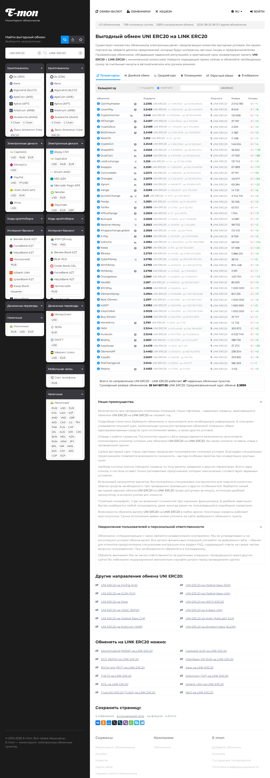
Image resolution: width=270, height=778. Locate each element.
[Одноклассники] (103, 722)
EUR (30, 157)
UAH (62, 412)
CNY (62, 450)
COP (54, 455)
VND (62, 244)
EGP (62, 455)
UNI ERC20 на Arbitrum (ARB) (122, 626)
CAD (63, 422)
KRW (63, 441)
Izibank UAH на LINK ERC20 (205, 684)
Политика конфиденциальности (235, 767)
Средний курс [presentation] (167, 75)
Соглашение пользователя (231, 760)
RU (237, 11)
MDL (63, 436)
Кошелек (16, 291)
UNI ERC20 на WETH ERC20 (205, 602)
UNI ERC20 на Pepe (114, 602)
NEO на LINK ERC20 (199, 692)
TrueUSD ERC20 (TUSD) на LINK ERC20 (128, 692)
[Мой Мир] (109, 722)
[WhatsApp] (131, 722)
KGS (54, 412)
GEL (54, 431)
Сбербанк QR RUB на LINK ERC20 (209, 659)
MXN (70, 446)
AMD (55, 417)
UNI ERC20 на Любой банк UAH (208, 593)
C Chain (27, 122)
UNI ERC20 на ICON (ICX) (118, 593)
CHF (71, 427)
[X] (114, 722)
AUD (62, 431)
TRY (78, 422)
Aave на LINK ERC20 (199, 667)
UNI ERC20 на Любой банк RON (208, 585)
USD (13, 157)
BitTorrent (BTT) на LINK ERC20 (123, 667)
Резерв (235, 98)
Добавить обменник (226, 747)
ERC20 (15, 135)
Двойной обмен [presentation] (138, 75)
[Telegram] (142, 722)
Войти (259, 11)
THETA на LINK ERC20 (116, 676)
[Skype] (136, 722)
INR (62, 446)
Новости (101, 760)
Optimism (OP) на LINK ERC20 (207, 676)
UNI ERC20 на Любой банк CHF (123, 618)
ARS (70, 450)
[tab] (108, 76)
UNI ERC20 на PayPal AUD (119, 585)
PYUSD (23, 182)
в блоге (170, 716)
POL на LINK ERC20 (114, 684)
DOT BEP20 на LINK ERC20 (120, 659)
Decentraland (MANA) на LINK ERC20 (127, 651)
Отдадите (147, 88)
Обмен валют (110, 11)
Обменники (141, 11)
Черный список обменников (116, 773)
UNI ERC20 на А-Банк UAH (204, 610)
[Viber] (125, 722)
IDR (70, 431)
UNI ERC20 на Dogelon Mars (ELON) (211, 626)
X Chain (15, 122)
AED (54, 422)
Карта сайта (103, 767)
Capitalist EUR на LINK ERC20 (206, 651)
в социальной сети (130, 716)
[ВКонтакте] (97, 722)
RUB (22, 157)
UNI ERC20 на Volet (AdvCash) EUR (210, 618)
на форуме (155, 716)
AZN (71, 436)
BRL (54, 446)
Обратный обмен (221, 75)
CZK (78, 431)
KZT (71, 412)
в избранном (104, 716)
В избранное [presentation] (250, 75)
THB (54, 244)
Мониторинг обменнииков (115, 747)
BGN (54, 436)
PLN (62, 427)
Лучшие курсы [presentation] (110, 75)
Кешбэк (166, 11)
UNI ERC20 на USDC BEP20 (120, 610)
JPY (72, 441)
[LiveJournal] (120, 722)
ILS (70, 422)
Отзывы (252, 98)
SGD (54, 450)
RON (54, 441)
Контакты (218, 753)
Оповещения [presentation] (193, 75)
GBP (71, 210)
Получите (166, 88)
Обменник (103, 98)
